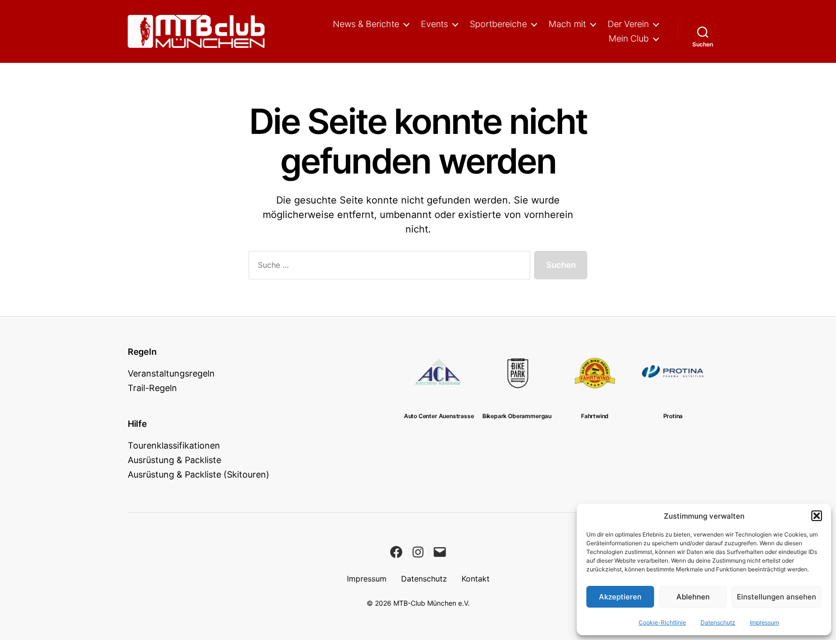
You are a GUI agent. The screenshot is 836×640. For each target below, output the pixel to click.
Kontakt (476, 578)
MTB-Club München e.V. (431, 603)
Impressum (764, 622)
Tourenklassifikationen (174, 445)
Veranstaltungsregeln (171, 373)
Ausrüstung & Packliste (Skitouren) (198, 474)
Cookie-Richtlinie (662, 622)
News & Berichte (366, 24)
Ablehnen (693, 596)
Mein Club (629, 38)
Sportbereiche (498, 24)
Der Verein (628, 24)
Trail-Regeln (152, 388)
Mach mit (567, 24)
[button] (816, 516)
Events (434, 24)
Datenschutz (718, 622)
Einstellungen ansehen (776, 596)
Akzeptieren (620, 596)
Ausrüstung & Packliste (174, 460)
